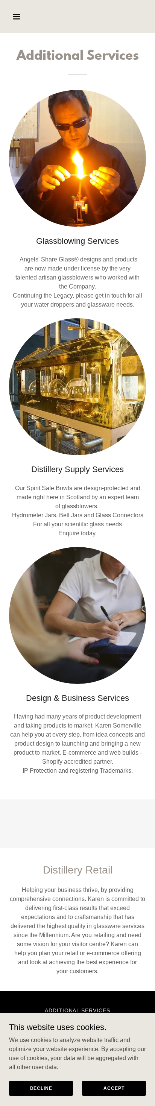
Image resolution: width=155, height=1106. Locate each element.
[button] (19, 16)
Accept (113, 1088)
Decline (41, 1088)
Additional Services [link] (78, 1010)
